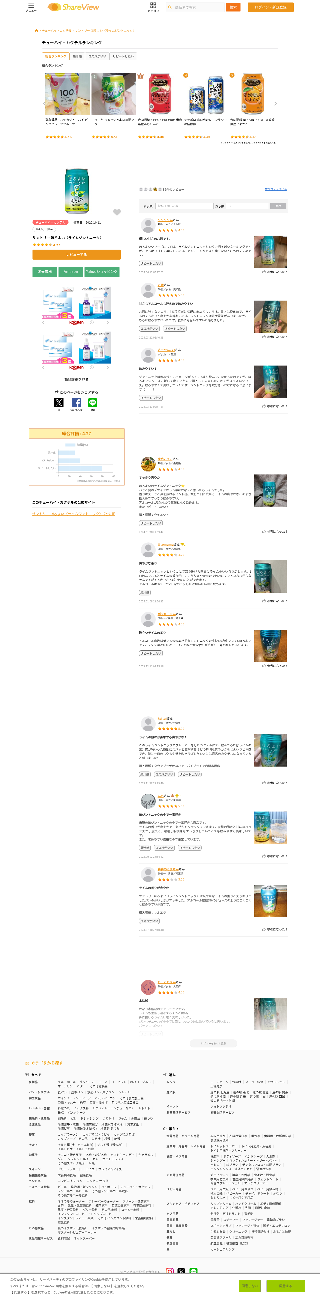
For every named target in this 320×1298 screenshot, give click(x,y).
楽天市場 (45, 271)
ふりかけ (108, 1118)
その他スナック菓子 (71, 1163)
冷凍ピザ (64, 1128)
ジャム (122, 1118)
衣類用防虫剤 (219, 1179)
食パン (62, 1092)
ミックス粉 (81, 1108)
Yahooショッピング (102, 271)
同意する (285, 1286)
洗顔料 (215, 1156)
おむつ (277, 1193)
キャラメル (145, 1154)
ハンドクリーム (245, 1203)
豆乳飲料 (64, 1222)
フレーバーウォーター (104, 1201)
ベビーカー (233, 1193)
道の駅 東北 (241, 1092)
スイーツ (35, 1169)
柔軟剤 (255, 1136)
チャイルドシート (257, 1193)
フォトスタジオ (221, 1106)
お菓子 (33, 1154)
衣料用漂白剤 (238, 1136)
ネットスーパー (84, 1238)
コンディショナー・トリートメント (253, 1160)
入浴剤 (270, 1156)
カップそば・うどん (96, 1134)
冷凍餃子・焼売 (68, 1124)
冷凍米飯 (133, 1124)
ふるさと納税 (282, 1231)
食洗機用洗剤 (219, 1140)
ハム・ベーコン (105, 1098)
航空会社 (216, 1243)
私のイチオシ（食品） (73, 1228)
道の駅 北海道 (219, 1092)
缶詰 (61, 1112)
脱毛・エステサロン (276, 1225)
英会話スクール (221, 1237)
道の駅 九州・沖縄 (222, 1100)
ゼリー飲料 (90, 1209)
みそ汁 (96, 1138)
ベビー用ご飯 (219, 1189)
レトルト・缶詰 (39, 1108)
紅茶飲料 (102, 1205)
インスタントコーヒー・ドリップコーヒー (86, 1214)
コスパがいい (97, 56)
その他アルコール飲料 (73, 1195)
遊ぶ (172, 1074)
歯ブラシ (232, 1164)
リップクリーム (221, 1203)
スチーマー (230, 1219)
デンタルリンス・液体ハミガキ (231, 1169)
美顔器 (215, 1219)
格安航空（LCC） (238, 1243)
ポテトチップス (113, 1159)
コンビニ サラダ (97, 1181)
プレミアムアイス (110, 1169)
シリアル (124, 1092)
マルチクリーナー (256, 1183)
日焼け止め (262, 1207)
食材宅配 (64, 1238)
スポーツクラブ (221, 1225)
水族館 (236, 1082)
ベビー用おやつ (242, 1189)
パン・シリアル (39, 1092)
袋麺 (107, 1138)
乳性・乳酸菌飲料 (80, 1205)
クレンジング (219, 1207)
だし (74, 1118)
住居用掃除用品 (242, 1179)
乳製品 (33, 1082)
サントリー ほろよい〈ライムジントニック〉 (105, 30)
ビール (62, 1187)
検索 (233, 7)
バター (81, 1086)
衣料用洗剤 (218, 1136)
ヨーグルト (118, 1082)
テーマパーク (219, 1082)
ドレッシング (89, 1118)
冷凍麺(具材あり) (85, 1128)
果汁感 (77, 56)
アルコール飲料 (39, 1187)
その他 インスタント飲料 (114, 1218)
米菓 (92, 1163)
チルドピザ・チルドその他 (76, 1149)
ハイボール (108, 1187)
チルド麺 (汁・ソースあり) (75, 1144)
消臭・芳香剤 (241, 1175)
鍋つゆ (148, 1118)
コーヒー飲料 (130, 1209)
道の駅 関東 (280, 1092)
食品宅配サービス (41, 1238)
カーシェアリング (222, 1249)
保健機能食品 (38, 1175)
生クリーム (87, 1082)
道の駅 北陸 (260, 1092)
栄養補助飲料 (144, 1218)
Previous (46, 104)
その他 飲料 (109, 1209)
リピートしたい (123, 56)
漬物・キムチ (67, 1102)
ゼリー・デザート (70, 1169)
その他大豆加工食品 (125, 1102)
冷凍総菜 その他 (112, 1124)
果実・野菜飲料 (68, 1209)
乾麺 (117, 1138)
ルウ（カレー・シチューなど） (113, 1108)
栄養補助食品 (67, 1175)
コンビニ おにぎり (70, 1181)
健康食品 (86, 1175)
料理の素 (64, 1108)
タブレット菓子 (78, 1159)
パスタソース (77, 1112)
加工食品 (35, 1098)
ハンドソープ (253, 1156)
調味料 (62, 1118)
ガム (95, 1159)
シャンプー (218, 1160)
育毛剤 (248, 1213)
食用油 (135, 1118)
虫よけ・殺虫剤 (264, 1175)
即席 (32, 1134)
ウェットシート (267, 1179)
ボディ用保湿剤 (270, 1203)
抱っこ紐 (216, 1193)
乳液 (248, 1207)
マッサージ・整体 (247, 1225)
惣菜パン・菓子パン (100, 1092)
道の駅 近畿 (238, 1096)
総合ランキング (55, 56)
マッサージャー (252, 1219)
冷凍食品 (35, 1124)
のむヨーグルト (140, 1082)
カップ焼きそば (124, 1134)
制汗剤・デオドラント (225, 1213)
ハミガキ (216, 1164)
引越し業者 (218, 1231)
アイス (90, 1169)
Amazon (71, 271)
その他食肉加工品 (132, 1098)
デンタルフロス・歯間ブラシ (261, 1164)
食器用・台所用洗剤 (277, 1136)
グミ (61, 1159)
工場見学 (216, 1086)
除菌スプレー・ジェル (225, 1183)
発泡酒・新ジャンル (84, 1187)
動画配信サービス (222, 1112)
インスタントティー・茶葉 (76, 1218)
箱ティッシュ (219, 1175)
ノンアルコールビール (73, 1191)
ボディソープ (232, 1156)
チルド (33, 1144)
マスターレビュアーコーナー (77, 1232)
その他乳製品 (99, 1086)
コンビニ (35, 1181)
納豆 (83, 1102)
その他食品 (36, 1228)
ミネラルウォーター (71, 1201)
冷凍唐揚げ (90, 1124)
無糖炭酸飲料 (121, 1205)
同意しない (250, 1286)
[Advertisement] (213, 167)
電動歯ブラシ (276, 1219)
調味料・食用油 (39, 1118)
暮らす (174, 1128)
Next (274, 104)
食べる (36, 1074)
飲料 (32, 1201)
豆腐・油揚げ (99, 1102)
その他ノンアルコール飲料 (110, 1191)
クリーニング (238, 1231)
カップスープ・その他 (73, 1138)
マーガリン (65, 1086)
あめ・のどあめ (96, 1154)
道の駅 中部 (218, 1096)
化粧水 (236, 1207)
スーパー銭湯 (254, 1082)
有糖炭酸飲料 (142, 1205)
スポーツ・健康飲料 (136, 1201)
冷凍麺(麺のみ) (110, 1128)
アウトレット (276, 1082)
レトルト (144, 1108)
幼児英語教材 (244, 1237)
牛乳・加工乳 (67, 1082)
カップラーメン (68, 1134)
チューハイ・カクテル (57, 30)
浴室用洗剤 (263, 1169)
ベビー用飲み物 (267, 1189)
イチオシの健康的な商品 (108, 1228)
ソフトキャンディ (122, 1154)
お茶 (61, 1205)
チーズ (102, 1082)
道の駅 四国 (277, 1096)
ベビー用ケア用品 (241, 1197)
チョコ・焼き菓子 (70, 1154)
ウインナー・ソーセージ (74, 1098)
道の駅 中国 (258, 1096)
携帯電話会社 (260, 1231)
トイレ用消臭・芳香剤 (256, 1146)
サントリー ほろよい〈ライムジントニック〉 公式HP (73, 513)
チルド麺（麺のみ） (110, 1144)
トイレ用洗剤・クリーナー (228, 1150)
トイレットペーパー (224, 1146)
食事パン (77, 1092)
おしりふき (218, 1197)
